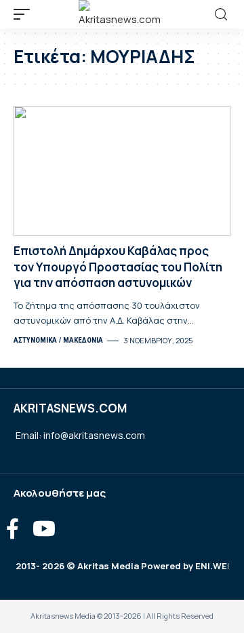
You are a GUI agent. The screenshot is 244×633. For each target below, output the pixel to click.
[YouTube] (44, 529)
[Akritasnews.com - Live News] (122, 14)
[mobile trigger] (25, 14)
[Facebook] (12, 529)
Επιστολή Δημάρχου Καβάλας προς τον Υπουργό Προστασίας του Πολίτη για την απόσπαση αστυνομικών (118, 267)
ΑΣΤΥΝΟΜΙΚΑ (35, 340)
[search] (220, 14)
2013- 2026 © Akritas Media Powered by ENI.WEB (124, 566)
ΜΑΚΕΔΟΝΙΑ (83, 340)
